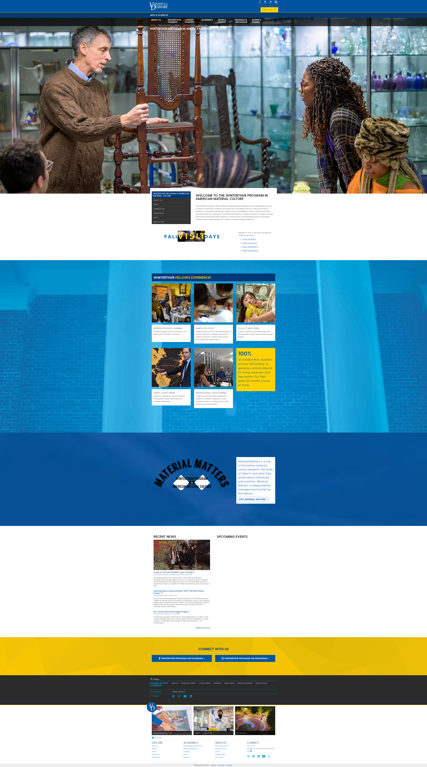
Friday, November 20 (250, 250)
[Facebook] (253, 757)
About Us (156, 20)
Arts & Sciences (159, 15)
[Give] (270, 2)
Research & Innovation (241, 21)
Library (185, 754)
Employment (156, 757)
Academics (207, 20)
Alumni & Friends (256, 21)
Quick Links (267, 10)
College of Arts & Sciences (165, 25)
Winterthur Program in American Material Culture (171, 194)
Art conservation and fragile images (171, 611)
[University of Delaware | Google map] (251, 751)
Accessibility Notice (222, 746)
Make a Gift (158, 222)
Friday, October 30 (249, 243)
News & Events (222, 21)
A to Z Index (219, 757)
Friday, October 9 (249, 239)
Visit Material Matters (252, 499)
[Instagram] (248, 757)
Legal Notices (220, 765)
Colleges (186, 751)
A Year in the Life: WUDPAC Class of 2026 (173, 572)
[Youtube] (263, 757)
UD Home (152, 25)
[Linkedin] (258, 757)
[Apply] (265, 2)
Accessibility (229, 765)
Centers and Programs (189, 25)
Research (186, 757)
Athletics (155, 749)
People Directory (221, 749)
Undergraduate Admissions (192, 746)
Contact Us (251, 746)
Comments (213, 765)
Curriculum (158, 209)
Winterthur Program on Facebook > (182, 658)
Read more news (203, 628)
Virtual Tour (155, 754)
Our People (158, 213)
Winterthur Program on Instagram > (246, 658)
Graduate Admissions (190, 749)
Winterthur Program (203, 25)
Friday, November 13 (250, 247)
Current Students (189, 21)
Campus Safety (220, 754)
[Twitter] (268, 757)
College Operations (178, 692)
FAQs (155, 218)
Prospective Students (174, 21)
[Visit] (260, 2)
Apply (156, 204)
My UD (217, 751)
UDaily (154, 751)
